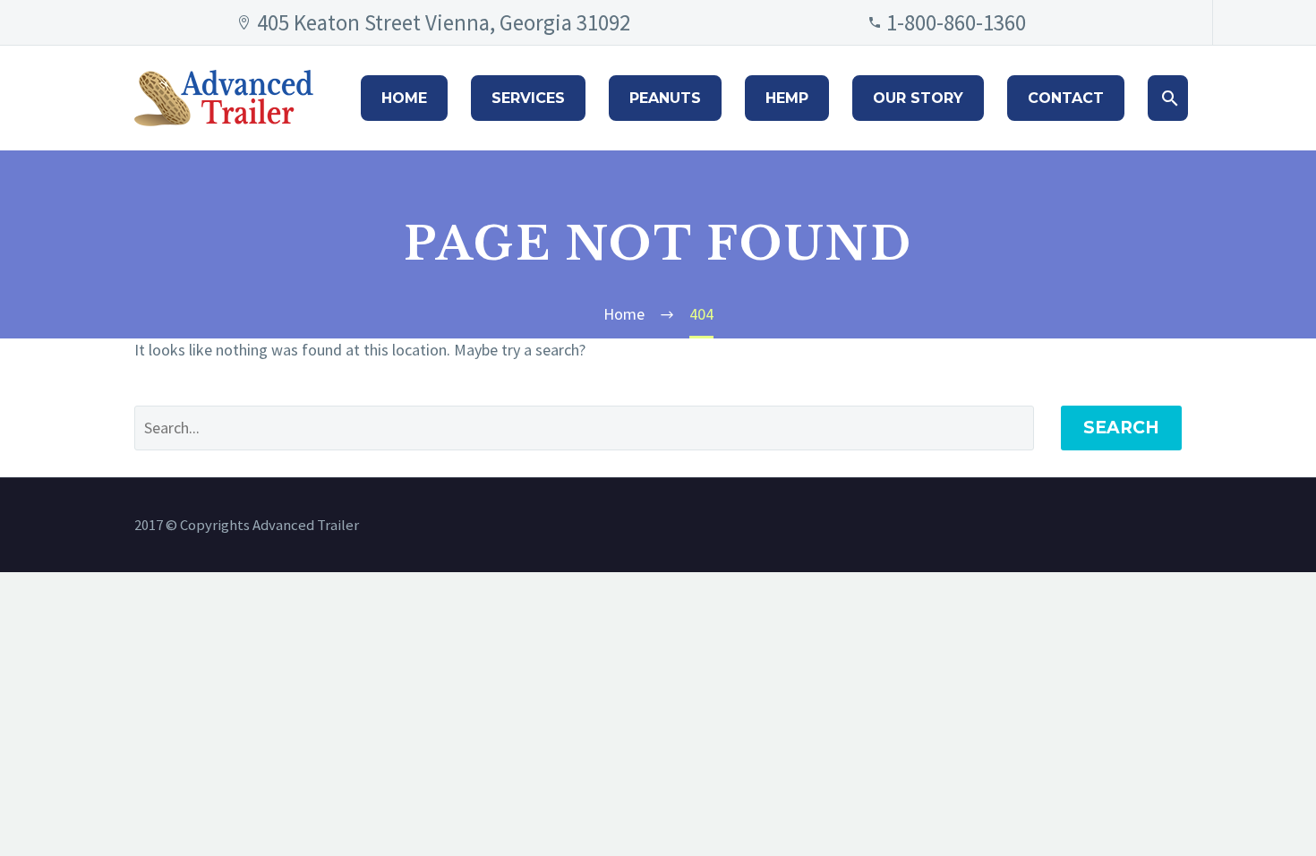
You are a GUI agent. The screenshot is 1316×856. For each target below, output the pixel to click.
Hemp (786, 98)
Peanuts (665, 98)
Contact (1066, 98)
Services (528, 98)
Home (404, 98)
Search (1121, 427)
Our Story (918, 98)
